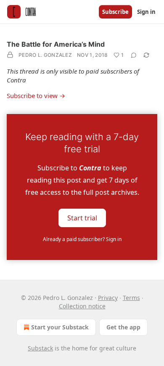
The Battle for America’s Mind (56, 44)
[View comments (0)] (133, 55)
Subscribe (115, 12)
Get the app (123, 327)
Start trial (82, 218)
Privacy (108, 298)
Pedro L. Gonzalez (45, 55)
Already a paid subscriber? (82, 239)
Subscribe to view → (36, 95)
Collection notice (82, 306)
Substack (40, 348)
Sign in (146, 12)
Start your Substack (60, 327)
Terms (131, 298)
